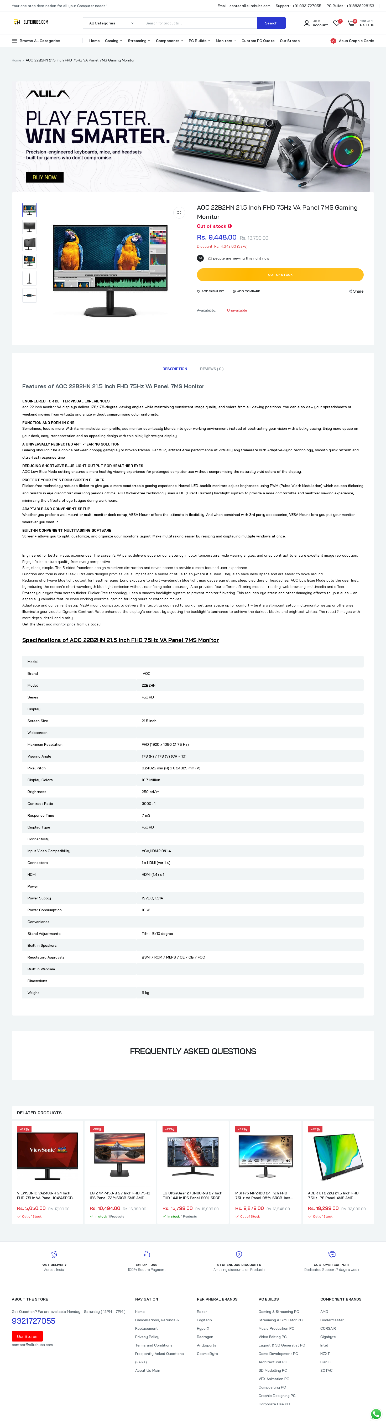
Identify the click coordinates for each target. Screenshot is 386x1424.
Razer (202, 1311)
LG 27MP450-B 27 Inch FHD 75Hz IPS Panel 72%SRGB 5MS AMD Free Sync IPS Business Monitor (120, 1195)
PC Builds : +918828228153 (350, 5)
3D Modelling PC (273, 1370)
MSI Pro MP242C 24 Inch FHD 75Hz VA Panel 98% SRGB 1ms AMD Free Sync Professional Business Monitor (262, 1195)
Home (94, 40)
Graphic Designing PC (277, 1395)
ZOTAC (326, 1370)
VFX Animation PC (274, 1378)
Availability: (206, 310)
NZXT (325, 1353)
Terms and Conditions (154, 1345)
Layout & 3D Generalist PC (282, 1345)
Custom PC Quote (258, 40)
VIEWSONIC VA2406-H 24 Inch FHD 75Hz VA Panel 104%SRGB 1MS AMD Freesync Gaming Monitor (45, 1195)
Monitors (224, 40)
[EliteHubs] (31, 22)
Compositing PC (272, 1387)
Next (374, 1173)
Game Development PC (278, 1353)
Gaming (112, 40)
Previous (11, 1173)
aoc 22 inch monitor (39, 407)
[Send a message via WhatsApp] (376, 1414)
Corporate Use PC (274, 1404)
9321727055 (33, 1321)
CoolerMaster (332, 1320)
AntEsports (206, 1345)
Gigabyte (328, 1336)
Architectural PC (273, 1362)
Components (168, 40)
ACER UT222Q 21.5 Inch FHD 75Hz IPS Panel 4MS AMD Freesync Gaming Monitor (333, 1195)
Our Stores (290, 40)
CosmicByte (207, 1353)
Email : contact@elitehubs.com (244, 5)
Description (175, 368)
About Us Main (147, 1370)
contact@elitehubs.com (32, 1344)
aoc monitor (132, 428)
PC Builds (198, 40)
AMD (324, 1311)
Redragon (205, 1336)
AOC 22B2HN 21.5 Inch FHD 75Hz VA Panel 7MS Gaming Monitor (277, 211)
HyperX (203, 1328)
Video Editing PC (273, 1336)
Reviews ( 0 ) (211, 368)
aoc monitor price (61, 624)
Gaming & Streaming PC (279, 1311)
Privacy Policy (147, 1336)
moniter (348, 514)
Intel (324, 1345)
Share (358, 291)
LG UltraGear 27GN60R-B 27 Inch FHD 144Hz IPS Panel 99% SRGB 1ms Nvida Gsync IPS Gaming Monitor (192, 1195)
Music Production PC (276, 1328)
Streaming (138, 40)
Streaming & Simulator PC (281, 1320)
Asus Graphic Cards (356, 41)
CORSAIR (328, 1328)
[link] (73, 1134)
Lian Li (325, 1362)
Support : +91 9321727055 (298, 5)
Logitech (204, 1320)
